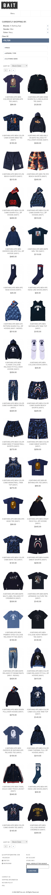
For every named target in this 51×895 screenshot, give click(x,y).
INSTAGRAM (7, 863)
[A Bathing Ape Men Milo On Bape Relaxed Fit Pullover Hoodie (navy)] (38, 122)
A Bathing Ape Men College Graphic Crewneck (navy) (38, 827)
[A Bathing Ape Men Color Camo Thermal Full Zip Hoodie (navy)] (38, 735)
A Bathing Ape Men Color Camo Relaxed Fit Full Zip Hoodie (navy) (38, 673)
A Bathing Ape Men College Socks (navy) (37, 363)
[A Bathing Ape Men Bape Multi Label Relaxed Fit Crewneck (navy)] (13, 580)
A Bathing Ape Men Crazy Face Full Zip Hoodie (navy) (38, 521)
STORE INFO (30, 860)
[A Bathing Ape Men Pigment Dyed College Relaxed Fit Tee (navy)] (13, 619)
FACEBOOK (6, 858)
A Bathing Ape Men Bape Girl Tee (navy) (38, 250)
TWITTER (6, 860)
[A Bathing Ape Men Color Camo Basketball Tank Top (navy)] (13, 467)
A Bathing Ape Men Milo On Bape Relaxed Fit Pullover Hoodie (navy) (38, 137)
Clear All (5, 36)
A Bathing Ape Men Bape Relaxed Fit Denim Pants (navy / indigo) (13, 673)
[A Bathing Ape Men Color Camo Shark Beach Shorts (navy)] (38, 390)
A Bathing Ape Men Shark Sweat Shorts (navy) (38, 558)
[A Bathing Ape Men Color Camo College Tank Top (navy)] (38, 696)
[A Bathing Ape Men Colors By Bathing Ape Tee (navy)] (13, 84)
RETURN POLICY (7, 883)
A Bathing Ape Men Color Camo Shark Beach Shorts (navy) (38, 405)
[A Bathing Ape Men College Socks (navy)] (38, 349)
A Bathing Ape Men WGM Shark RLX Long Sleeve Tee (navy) (38, 99)
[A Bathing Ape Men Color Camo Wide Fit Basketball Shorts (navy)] (13, 428)
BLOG (28, 855)
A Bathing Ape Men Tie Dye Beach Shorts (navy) (38, 175)
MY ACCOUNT (30, 858)
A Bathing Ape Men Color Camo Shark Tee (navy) (13, 826)
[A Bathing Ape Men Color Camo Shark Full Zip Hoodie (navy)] (13, 197)
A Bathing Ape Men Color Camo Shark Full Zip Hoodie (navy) (13, 212)
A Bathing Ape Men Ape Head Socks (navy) (13, 288)
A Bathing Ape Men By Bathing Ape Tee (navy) (37, 481)
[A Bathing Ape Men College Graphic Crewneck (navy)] (38, 812)
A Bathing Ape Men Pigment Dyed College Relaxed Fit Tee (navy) (13, 634)
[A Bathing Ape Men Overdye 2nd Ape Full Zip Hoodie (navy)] (13, 236)
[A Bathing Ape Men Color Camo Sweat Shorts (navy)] (38, 428)
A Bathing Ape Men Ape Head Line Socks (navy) (38, 288)
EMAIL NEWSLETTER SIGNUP (36, 863)
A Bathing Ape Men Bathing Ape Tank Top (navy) (38, 326)
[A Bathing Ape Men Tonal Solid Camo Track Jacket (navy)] (13, 773)
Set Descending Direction (30, 66)
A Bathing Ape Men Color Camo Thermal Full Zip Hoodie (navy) (38, 750)
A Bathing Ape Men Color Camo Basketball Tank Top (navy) (13, 482)
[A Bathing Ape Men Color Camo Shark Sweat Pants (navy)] (13, 390)
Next (13, 70)
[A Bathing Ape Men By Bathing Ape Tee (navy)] (38, 467)
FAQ (3, 885)
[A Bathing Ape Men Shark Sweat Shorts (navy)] (38, 544)
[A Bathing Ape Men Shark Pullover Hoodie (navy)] (13, 696)
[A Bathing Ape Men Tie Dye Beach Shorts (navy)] (38, 161)
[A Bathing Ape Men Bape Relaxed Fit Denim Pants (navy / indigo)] (13, 658)
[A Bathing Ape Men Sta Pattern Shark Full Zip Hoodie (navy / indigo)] (13, 310)
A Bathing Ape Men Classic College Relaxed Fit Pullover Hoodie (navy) (13, 365)
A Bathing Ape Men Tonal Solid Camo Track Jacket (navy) (13, 788)
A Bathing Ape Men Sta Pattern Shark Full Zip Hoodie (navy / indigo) (13, 326)
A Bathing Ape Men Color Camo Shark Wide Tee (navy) (13, 137)
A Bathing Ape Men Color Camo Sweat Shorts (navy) (38, 444)
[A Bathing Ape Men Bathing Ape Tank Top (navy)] (38, 310)
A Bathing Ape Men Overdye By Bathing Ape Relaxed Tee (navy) (13, 750)
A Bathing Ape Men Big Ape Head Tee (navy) (13, 520)
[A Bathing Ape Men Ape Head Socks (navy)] (13, 274)
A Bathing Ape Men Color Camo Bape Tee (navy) (13, 558)
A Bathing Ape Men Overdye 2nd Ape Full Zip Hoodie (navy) (13, 251)
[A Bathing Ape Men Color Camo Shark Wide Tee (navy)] (13, 122)
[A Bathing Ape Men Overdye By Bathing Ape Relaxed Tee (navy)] (13, 735)
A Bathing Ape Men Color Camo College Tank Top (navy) (38, 711)
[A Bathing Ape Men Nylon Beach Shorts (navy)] (13, 161)
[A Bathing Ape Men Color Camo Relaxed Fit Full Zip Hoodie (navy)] (38, 658)
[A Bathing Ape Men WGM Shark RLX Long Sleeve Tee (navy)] (38, 84)
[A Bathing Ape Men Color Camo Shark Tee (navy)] (13, 812)
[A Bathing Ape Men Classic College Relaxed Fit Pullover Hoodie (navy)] (13, 349)
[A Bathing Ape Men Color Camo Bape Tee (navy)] (13, 544)
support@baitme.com (12, 855)
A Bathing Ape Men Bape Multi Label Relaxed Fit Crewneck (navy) (13, 596)
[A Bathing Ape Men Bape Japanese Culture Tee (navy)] (38, 580)
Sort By (6, 66)
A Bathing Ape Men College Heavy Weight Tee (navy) (38, 634)
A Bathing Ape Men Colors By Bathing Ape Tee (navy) (13, 99)
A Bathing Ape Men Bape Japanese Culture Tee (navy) (38, 596)
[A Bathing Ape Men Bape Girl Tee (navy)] (38, 236)
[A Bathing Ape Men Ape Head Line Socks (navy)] (38, 274)
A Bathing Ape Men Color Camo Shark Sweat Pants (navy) (13, 405)
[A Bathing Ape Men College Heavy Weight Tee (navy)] (38, 619)
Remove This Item (47, 25)
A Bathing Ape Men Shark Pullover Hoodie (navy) (13, 710)
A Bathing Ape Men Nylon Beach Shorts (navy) (13, 175)
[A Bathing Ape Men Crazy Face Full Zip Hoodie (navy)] (38, 506)
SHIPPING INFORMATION (10, 880)
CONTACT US (6, 877)
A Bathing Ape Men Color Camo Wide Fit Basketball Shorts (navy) (13, 444)
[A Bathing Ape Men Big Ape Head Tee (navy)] (13, 506)
